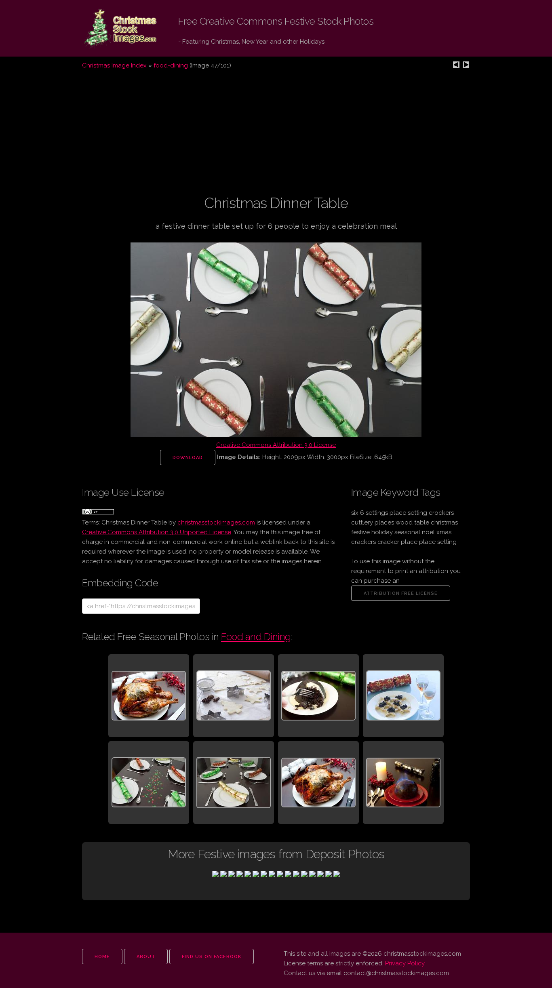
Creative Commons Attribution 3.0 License (276, 445)
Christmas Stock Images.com (113, 28)
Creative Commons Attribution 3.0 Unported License (156, 532)
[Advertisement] (276, 137)
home (102, 956)
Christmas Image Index (114, 65)
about (146, 956)
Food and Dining (256, 637)
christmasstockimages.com (216, 522)
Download (188, 457)
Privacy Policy (405, 963)
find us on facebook (211, 956)
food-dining (171, 65)
